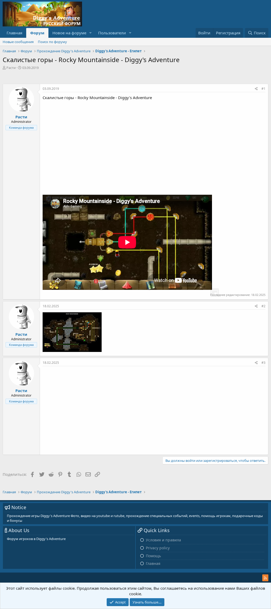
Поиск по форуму (52, 41)
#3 (263, 362)
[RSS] (265, 577)
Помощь (153, 555)
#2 (263, 306)
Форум (37, 32)
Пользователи (112, 32)
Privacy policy (158, 547)
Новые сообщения (18, 41)
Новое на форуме (69, 32)
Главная (14, 32)
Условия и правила (163, 539)
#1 (263, 88)
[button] (90, 33)
